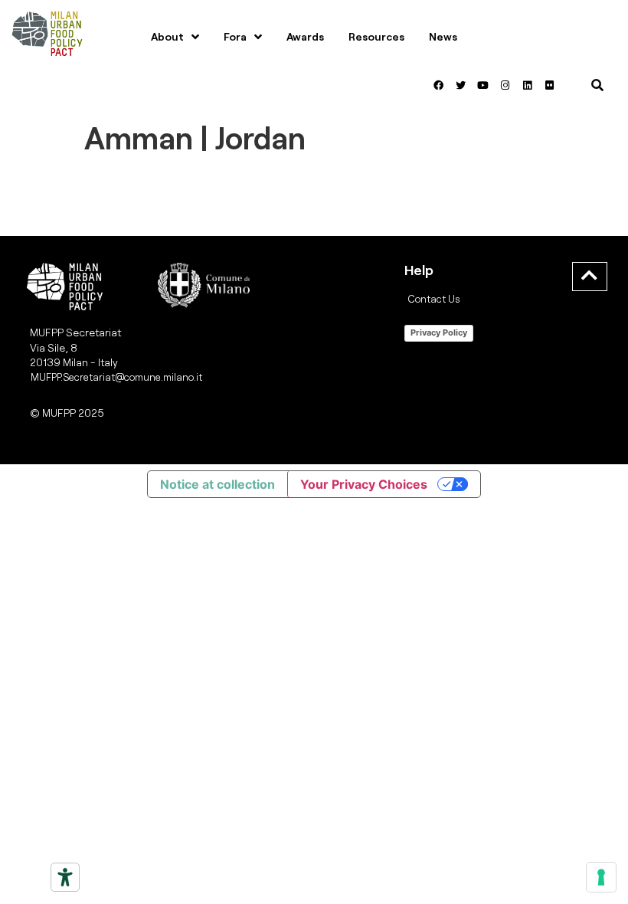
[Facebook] (438, 85)
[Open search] (597, 85)
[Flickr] (549, 85)
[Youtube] (482, 85)
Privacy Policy (438, 332)
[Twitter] (460, 85)
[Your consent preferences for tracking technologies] (601, 877)
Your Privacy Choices (363, 484)
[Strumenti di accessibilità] (65, 877)
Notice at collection (217, 484)
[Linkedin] (527, 85)
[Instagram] (505, 85)
